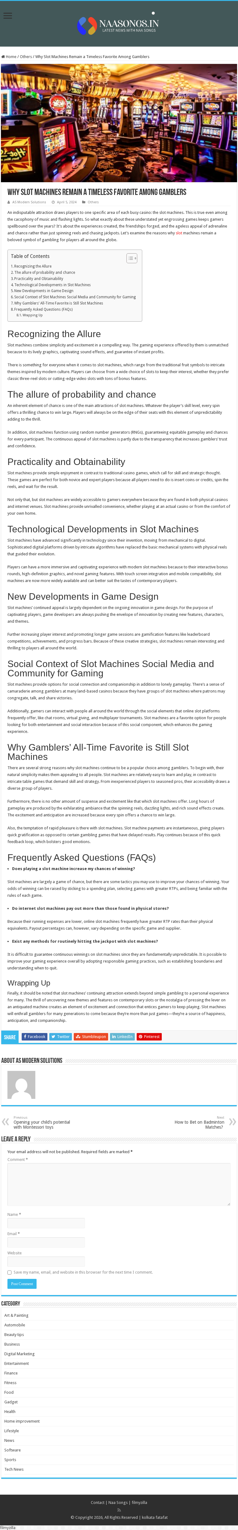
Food (9, 1392)
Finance (11, 1373)
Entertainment (16, 1363)
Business (12, 1344)
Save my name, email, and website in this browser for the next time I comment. (83, 1272)
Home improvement (22, 1421)
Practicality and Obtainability (38, 279)
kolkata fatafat (155, 1517)
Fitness (10, 1382)
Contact (97, 1502)
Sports (10, 1459)
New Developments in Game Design (43, 291)
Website (14, 1253)
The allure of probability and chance (44, 272)
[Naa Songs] (119, 22)
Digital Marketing (19, 1354)
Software (12, 1450)
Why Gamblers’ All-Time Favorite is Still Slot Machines (58, 303)
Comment (17, 1159)
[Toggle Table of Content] (129, 258)
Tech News (14, 1469)
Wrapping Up (33, 315)
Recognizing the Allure (32, 266)
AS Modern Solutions (29, 202)
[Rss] (119, 1510)
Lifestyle (11, 1430)
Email (13, 1233)
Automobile (14, 1325)
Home (10, 56)
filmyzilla (139, 1502)
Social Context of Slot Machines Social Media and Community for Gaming (75, 297)
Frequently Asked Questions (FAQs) (43, 309)
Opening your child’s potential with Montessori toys (42, 1123)
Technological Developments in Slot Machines (52, 285)
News (9, 1440)
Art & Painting (16, 1315)
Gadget (11, 1402)
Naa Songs (118, 1502)
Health (9, 1411)
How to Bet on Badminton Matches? (199, 1123)
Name (14, 1214)
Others (26, 56)
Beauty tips (14, 1334)
